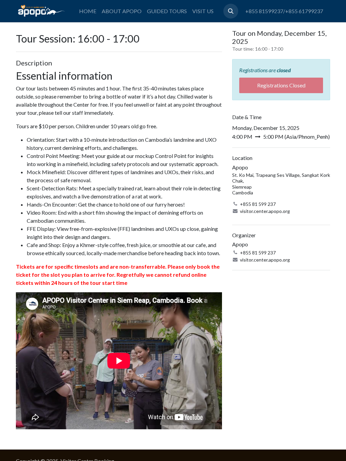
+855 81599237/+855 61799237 (284, 11)
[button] (230, 11)
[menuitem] (87, 11)
